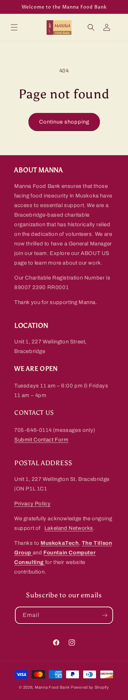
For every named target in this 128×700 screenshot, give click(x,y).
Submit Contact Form (41, 440)
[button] (14, 27)
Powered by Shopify (90, 687)
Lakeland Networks (68, 528)
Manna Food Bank (52, 687)
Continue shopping (64, 122)
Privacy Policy (32, 503)
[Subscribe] (104, 615)
